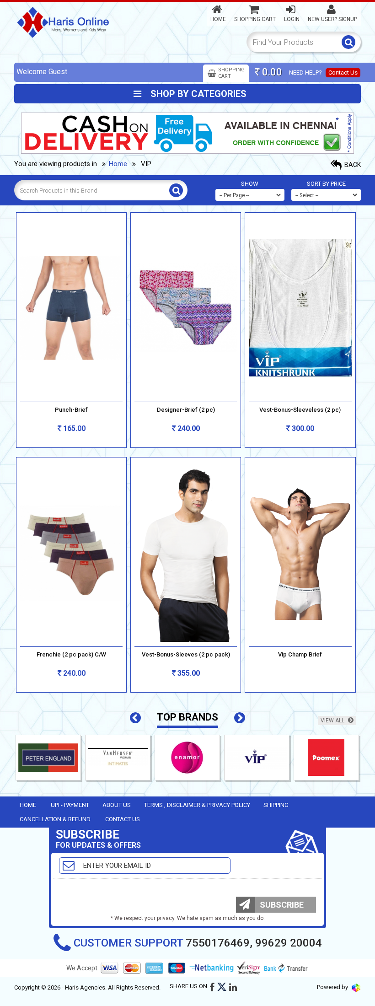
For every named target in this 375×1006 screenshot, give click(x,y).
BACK (352, 164)
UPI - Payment (70, 805)
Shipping (276, 805)
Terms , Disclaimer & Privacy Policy (197, 805)
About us (116, 805)
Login (292, 19)
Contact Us (343, 72)
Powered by (333, 987)
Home (218, 19)
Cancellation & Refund (55, 819)
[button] (135, 718)
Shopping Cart (255, 19)
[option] (85, 760)
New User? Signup (332, 19)
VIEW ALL (333, 720)
